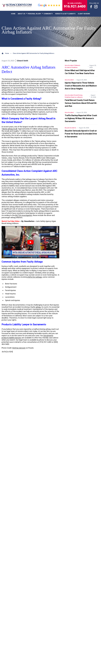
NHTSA (35, 162)
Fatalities (75, 67)
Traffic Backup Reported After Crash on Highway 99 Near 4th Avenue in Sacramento (81, 118)
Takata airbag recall (9, 129)
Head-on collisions (77, 97)
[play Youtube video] (30, 242)
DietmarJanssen (19, 348)
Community (48, 14)
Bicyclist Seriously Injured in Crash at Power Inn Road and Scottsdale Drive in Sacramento (81, 134)
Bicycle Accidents (70, 128)
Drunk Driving (78, 95)
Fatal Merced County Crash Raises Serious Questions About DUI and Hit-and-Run (81, 103)
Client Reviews (84, 14)
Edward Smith (22, 61)
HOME (13, 14)
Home (7, 53)
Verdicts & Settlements (65, 14)
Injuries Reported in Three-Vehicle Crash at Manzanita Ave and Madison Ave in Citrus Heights (81, 86)
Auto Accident (69, 65)
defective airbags (35, 277)
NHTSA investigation (23, 215)
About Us (21, 14)
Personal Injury (34, 14)
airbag (38, 307)
